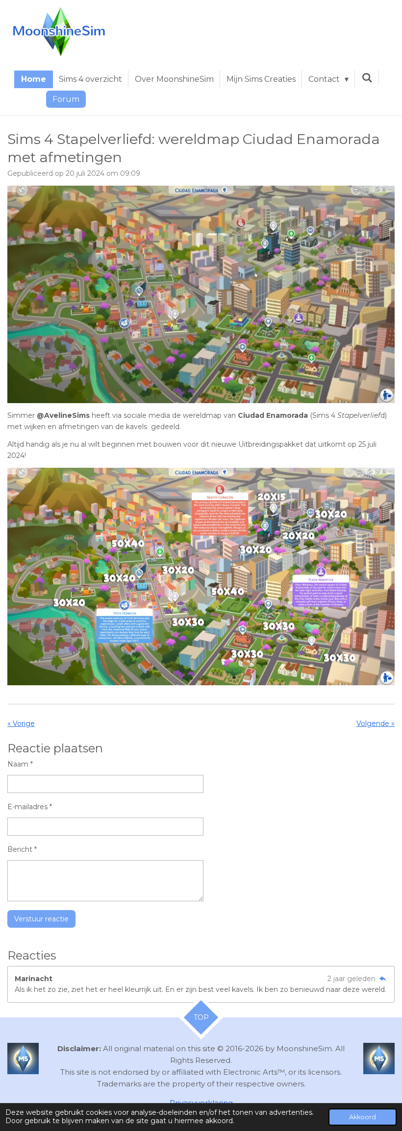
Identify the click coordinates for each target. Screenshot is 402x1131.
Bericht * (22, 849)
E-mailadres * (29, 806)
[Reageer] (382, 978)
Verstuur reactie (41, 918)
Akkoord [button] (362, 1117)
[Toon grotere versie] (201, 294)
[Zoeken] (366, 78)
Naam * (20, 764)
